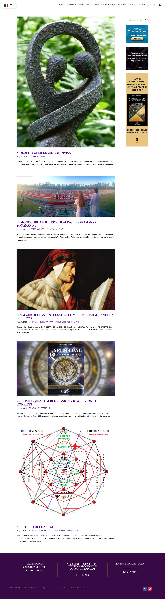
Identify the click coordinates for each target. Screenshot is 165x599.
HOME (61, 5)
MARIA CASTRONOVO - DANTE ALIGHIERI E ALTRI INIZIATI (54, 322)
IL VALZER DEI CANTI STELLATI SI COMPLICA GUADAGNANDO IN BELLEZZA (65, 316)
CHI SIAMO (71, 5)
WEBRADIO (122, 5)
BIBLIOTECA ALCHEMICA (105, 5)
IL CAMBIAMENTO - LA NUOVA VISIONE (46, 229)
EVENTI (44, 156)
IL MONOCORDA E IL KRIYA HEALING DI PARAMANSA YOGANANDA (56, 223)
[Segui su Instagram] (150, 589)
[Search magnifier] (148, 20)
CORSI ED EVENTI (137, 5)
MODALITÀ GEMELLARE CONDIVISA (44, 152)
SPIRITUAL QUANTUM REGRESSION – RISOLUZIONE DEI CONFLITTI (58, 402)
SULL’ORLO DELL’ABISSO (35, 526)
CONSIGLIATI (34, 156)
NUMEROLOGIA (85, 5)
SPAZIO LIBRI (46, 408)
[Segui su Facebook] (145, 589)
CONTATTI (152, 5)
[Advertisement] (137, 194)
